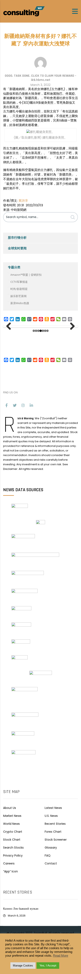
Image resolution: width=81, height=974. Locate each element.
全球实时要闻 (17, 248)
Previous (10, 326)
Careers (9, 863)
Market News (12, 815)
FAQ (47, 855)
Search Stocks (13, 847)
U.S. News (51, 815)
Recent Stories (55, 823)
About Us (9, 808)
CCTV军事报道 (19, 282)
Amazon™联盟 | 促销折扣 (26, 275)
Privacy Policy (13, 855)
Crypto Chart (12, 831)
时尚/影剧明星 (19, 289)
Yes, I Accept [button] (47, 965)
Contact (51, 863)
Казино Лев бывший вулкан (20, 909)
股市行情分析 (17, 238)
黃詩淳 (23, 200)
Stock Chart (11, 839)
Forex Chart (53, 831)
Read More (60, 955)
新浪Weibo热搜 (19, 303)
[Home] (24, 11)
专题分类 (14, 267)
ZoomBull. (41, 933)
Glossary (51, 847)
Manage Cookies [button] (23, 965)
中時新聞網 (18, 210)
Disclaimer (10, 469)
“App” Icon (10, 871)
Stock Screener (56, 839)
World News (11, 823)
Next (71, 326)
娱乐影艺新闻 (18, 296)
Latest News (53, 808)
